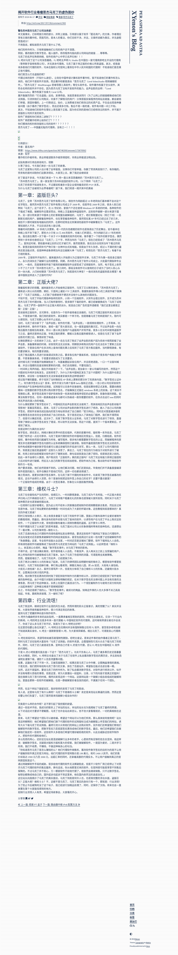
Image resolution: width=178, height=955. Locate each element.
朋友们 (133, 921)
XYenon (137, 939)
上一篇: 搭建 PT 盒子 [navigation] (31, 804)
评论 (40, 17)
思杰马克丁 (68, 17)
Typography (139, 942)
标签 (132, 917)
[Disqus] (70, 843)
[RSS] (134, 926)
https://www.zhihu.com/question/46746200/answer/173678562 (55, 150)
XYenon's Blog (134, 30)
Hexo (148, 946)
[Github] (131, 926)
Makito (148, 942)
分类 (132, 913)
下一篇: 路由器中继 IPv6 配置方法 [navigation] (60, 804)
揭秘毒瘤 (50, 17)
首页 (132, 904)
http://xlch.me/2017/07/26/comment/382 (46, 23)
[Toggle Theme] (131, 934)
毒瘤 (61, 17)
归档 (132, 909)
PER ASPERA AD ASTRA (141, 33)
